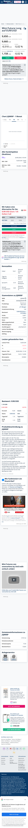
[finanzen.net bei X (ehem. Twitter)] (14, 748)
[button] (17, 2)
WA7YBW (4, 220)
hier (8, 516)
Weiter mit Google (13, 814)
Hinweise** (21, 237)
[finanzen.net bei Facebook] (7, 748)
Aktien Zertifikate (5, 741)
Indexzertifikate (5, 742)
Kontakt (3, 758)
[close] (25, 799)
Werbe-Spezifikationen (13, 763)
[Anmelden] (26, 2)
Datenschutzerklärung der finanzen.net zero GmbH (13, 825)
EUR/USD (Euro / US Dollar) (13, 51)
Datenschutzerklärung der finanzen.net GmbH (15, 824)
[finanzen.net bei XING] (20, 748)
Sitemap (3, 764)
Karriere (3, 760)
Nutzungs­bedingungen (21, 765)
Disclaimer (21, 762)
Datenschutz (21, 760)
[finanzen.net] (8, 1)
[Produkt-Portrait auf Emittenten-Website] (5, 660)
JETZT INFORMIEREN (14, 706)
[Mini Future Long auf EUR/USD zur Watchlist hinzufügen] (24, 28)
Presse (2, 762)
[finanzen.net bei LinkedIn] (17, 748)
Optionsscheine (14, 742)
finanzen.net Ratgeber (16, 487)
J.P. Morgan (23, 307)
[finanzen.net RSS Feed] (14, 752)
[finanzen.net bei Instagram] (4, 748)
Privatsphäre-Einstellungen (21, 767)
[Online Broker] (8, 2)
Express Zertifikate (5, 744)
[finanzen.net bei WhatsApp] (24, 748)
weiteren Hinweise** (15, 518)
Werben (12, 760)
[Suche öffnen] (23, 2)
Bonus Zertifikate (16, 739)
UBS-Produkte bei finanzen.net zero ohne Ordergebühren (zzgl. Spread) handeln (14, 257)
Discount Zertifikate (6, 739)
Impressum (21, 758)
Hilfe (11, 758)
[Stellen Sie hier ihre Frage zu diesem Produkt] (13, 657)
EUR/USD (12, 413)
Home (2, 24)
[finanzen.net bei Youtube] (10, 748)
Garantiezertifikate (15, 741)
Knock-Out (6, 146)
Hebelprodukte (10, 24)
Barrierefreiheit (22, 770)
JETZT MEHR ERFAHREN (14, 729)
